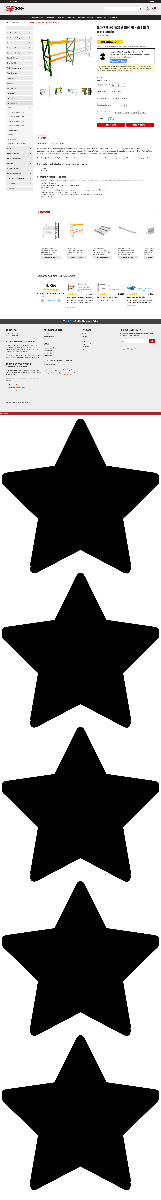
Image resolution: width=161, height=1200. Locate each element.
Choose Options (50, 257)
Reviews (5, 413)
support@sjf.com (19, 387)
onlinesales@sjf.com (58, 373)
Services (61, 17)
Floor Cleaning (12, 73)
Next (93, 55)
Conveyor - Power (13, 48)
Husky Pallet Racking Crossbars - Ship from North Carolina (126, 252)
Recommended (43, 212)
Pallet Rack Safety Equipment (17, 143)
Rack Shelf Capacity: (105, 112)
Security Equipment (14, 158)
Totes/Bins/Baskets (14, 174)
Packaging (10, 93)
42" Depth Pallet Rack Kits (17, 121)
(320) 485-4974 (18, 390)
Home (7, 22)
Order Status (48, 339)
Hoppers (10, 78)
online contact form (69, 371)
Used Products (37, 17)
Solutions (50, 17)
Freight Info (101, 17)
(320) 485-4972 (11, 2)
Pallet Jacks (11, 98)
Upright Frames (13, 130)
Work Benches (12, 184)
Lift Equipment (12, 88)
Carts (9, 43)
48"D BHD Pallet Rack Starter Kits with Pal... (145, 289)
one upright (117, 70)
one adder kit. (127, 70)
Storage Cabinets (13, 168)
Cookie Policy (48, 353)
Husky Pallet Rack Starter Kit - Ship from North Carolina (43, 22)
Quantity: (100, 119)
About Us (71, 17)
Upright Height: (103, 91)
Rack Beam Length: (104, 105)
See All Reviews (50, 300)
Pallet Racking (16, 22)
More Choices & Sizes (110, 41)
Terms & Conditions (50, 348)
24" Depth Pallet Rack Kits (17, 112)
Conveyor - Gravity (13, 53)
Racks (9, 148)
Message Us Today (118, 61)
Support (113, 17)
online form (18, 385)
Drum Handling (12, 63)
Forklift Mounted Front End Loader (115, 289)
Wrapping (10, 189)
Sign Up (51, 336)
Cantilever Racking (13, 38)
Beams (10, 134)
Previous (38, 55)
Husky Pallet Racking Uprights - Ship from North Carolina (49, 252)
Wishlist (152, 2)
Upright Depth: (103, 85)
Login (45, 336)
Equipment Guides (85, 17)
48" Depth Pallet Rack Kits (17, 125)
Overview (41, 137)
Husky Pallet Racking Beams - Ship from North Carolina (76, 252)
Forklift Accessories (14, 68)
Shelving (10, 163)
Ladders (10, 83)
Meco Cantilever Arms (85, 289)
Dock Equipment (12, 58)
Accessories (12, 139)
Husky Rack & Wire (104, 35)
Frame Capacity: (104, 98)
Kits (24, 22)
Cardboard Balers (13, 33)
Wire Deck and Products (15, 179)
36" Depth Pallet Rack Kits (17, 116)
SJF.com (71, 321)
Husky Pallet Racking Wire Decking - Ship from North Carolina (102, 252)
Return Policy (48, 355)
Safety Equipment (13, 153)
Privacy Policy (48, 350)
